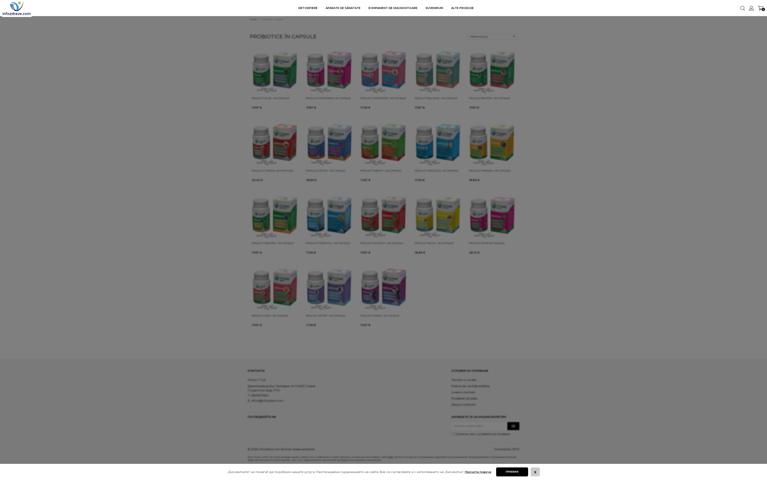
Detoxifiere (308, 8)
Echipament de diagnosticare (393, 8)
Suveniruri (434, 8)
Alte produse (462, 8)
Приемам (512, 471)
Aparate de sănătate (343, 8)
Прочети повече (478, 472)
